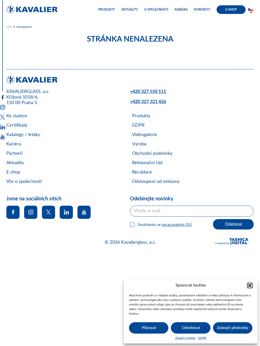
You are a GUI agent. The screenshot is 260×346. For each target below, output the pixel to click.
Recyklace (142, 172)
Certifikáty (16, 125)
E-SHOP (231, 9)
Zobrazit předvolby (232, 328)
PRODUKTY (106, 9)
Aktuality (15, 163)
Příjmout (149, 328)
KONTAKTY (202, 9)
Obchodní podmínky (152, 153)
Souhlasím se (165, 225)
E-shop (13, 172)
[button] (249, 285)
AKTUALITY (129, 9)
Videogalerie (144, 134)
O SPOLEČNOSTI (156, 9)
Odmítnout (191, 328)
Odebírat (233, 224)
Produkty (141, 116)
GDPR (202, 337)
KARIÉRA (181, 9)
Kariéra (13, 144)
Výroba (139, 144)
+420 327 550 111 (148, 91)
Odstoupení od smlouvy (156, 181)
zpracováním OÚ (177, 225)
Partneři (14, 153)
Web (9, 26)
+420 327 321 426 (148, 102)
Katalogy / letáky (23, 134)
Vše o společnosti (24, 181)
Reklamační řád (147, 163)
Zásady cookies (185, 337)
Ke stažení (16, 116)
